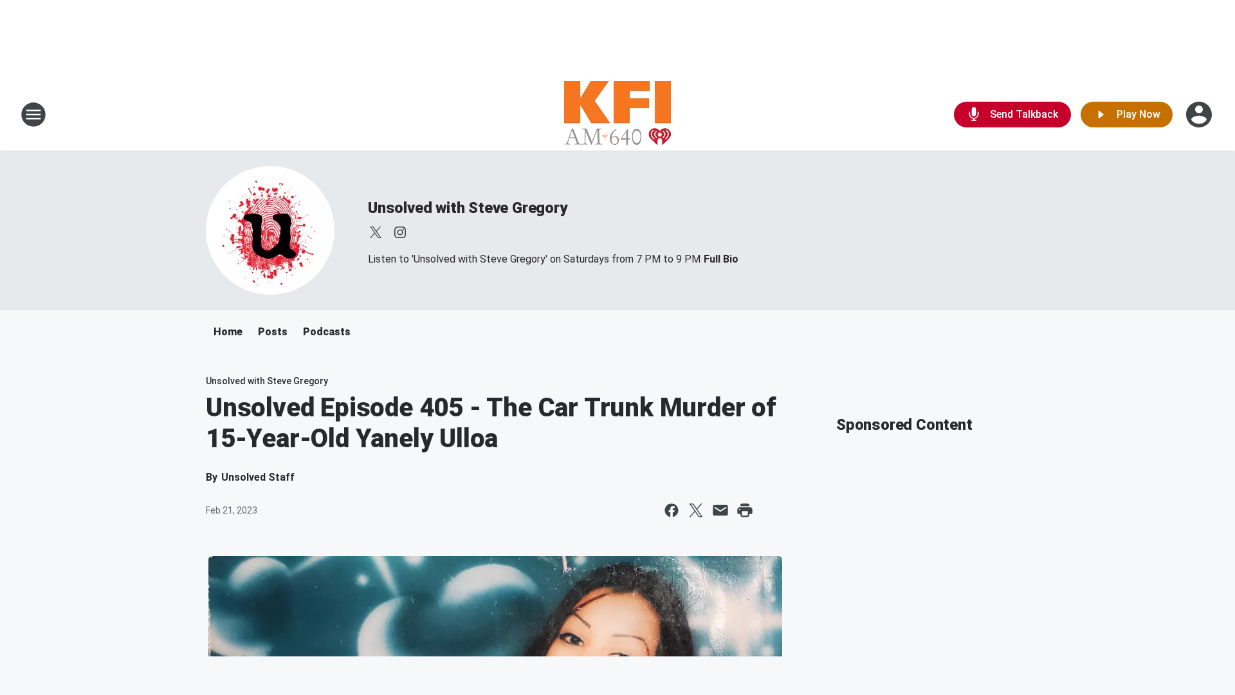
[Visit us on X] (375, 232)
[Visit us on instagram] (400, 232)
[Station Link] (617, 114)
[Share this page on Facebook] (672, 510)
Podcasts (327, 332)
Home (228, 332)
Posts (273, 332)
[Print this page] (745, 510)
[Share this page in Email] (720, 510)
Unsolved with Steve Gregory (467, 208)
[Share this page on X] (696, 510)
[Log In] (1200, 114)
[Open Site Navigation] (33, 114)
